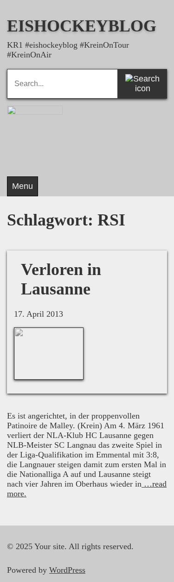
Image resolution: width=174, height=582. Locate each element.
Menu (22, 186)
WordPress (67, 570)
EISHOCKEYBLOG (81, 26)
